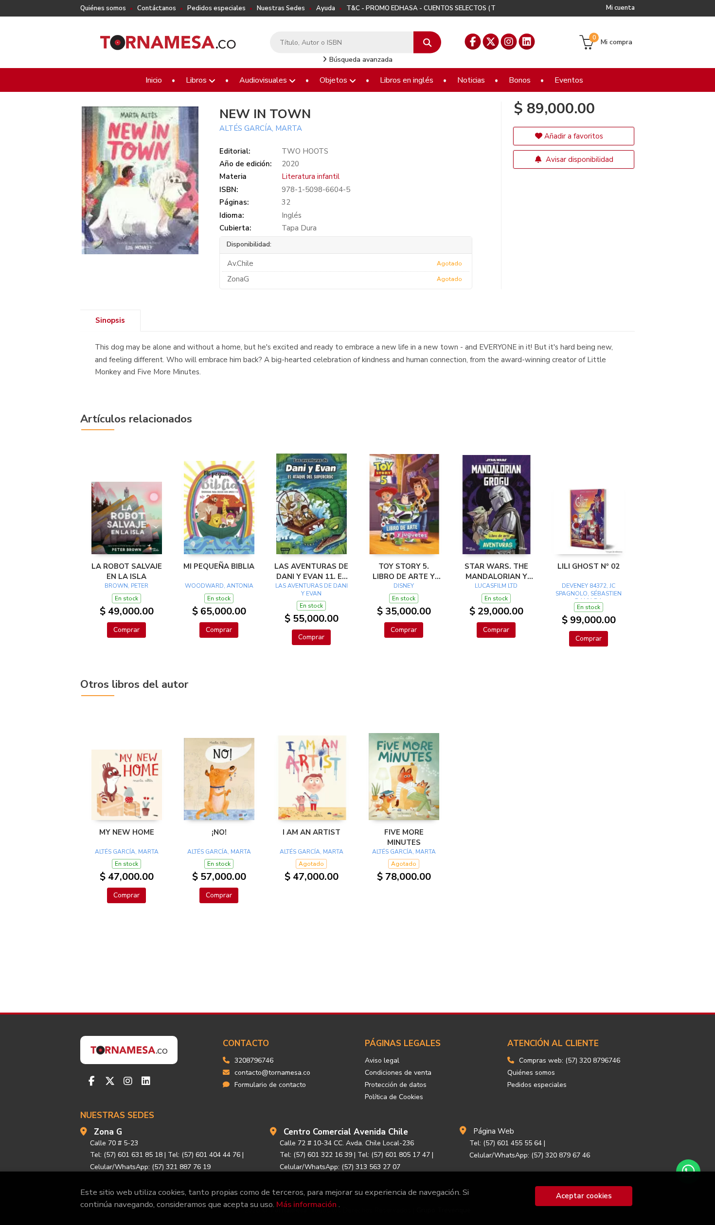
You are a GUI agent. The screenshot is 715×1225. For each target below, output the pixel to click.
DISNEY (403, 586)
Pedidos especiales (216, 8)
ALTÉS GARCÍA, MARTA (260, 128)
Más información (306, 1204)
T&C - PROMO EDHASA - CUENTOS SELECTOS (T (421, 8)
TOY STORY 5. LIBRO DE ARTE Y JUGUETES (404, 571)
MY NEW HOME (126, 832)
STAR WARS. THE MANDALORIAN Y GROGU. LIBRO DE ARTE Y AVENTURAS (496, 571)
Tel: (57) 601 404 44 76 (204, 1154)
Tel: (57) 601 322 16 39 (316, 1154)
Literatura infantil (311, 176)
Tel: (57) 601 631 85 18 (126, 1154)
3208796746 (253, 1060)
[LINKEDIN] (527, 42)
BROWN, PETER (126, 586)
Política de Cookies (394, 1097)
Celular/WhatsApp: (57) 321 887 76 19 (150, 1167)
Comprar (126, 629)
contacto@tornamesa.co (272, 1072)
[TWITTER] (491, 42)
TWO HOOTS (305, 151)
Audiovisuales (264, 80)
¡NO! (219, 832)
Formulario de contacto (270, 1084)
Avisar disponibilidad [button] (578, 159)
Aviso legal (382, 1060)
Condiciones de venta (398, 1072)
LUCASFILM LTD (496, 586)
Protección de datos (396, 1084)
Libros (197, 80)
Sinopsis (110, 320)
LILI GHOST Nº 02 (588, 566)
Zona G (108, 1132)
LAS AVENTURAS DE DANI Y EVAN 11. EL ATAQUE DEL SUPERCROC (311, 571)
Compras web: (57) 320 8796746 (569, 1060)
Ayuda (325, 8)
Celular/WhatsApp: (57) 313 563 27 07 (340, 1167)
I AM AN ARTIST (311, 832)
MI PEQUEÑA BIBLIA (218, 566)
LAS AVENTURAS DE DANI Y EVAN (311, 589)
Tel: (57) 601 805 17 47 (394, 1154)
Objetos (334, 80)
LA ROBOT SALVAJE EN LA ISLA (126, 571)
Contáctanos (156, 8)
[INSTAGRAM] (509, 42)
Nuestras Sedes (281, 8)
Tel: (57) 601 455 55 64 (505, 1143)
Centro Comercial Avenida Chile (346, 1132)
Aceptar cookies (584, 1196)
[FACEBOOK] (473, 42)
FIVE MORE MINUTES (404, 837)
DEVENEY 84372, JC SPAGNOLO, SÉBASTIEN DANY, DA (588, 593)
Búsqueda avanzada (360, 59)
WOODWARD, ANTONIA (219, 586)
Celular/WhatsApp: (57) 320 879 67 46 (529, 1155)
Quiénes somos (103, 8)
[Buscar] (427, 42)
